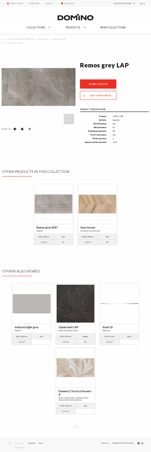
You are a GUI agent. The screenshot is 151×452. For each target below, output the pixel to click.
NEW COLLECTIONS (113, 27)
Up (75, 427)
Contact (49, 3)
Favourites (69, 3)
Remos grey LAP (59, 39)
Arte (41, 443)
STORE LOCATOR (16, 3)
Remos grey (44, 39)
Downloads (34, 3)
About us (105, 443)
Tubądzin (32, 443)
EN (141, 3)
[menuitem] (120, 3)
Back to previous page (13, 43)
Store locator (98, 84)
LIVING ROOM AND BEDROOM (21, 39)
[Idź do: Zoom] (69, 119)
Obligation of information (123, 443)
